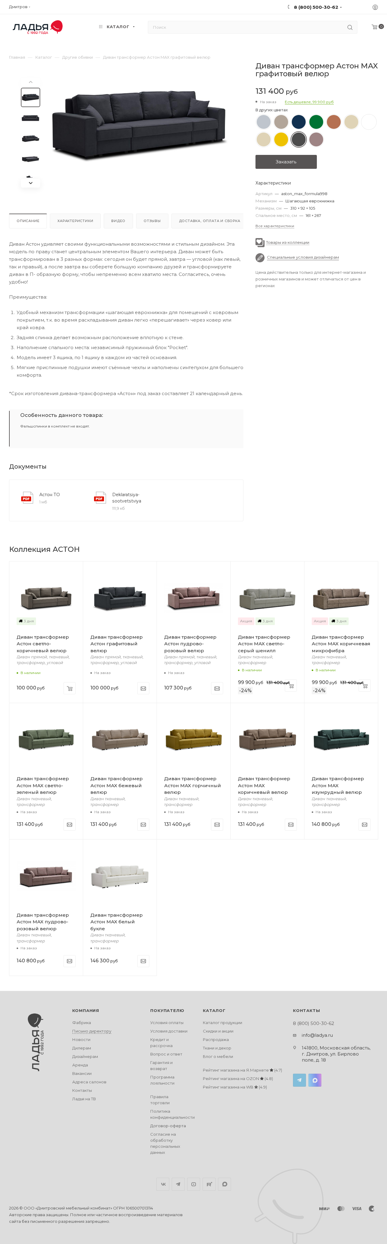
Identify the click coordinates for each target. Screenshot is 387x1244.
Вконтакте (162, 1184)
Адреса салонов (89, 1081)
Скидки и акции (218, 1031)
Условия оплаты (167, 1022)
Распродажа (216, 1039)
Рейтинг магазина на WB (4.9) (235, 1087)
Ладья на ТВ (84, 1098)
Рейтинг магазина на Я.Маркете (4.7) (242, 1070)
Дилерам (81, 1048)
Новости (81, 1039)
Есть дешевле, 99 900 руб (309, 102)
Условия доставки (168, 1031)
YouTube (193, 1184)
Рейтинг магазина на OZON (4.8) (238, 1078)
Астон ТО (49, 494)
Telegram (299, 1080)
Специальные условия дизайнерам (303, 257)
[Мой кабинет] (375, 8)
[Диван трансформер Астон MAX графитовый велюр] (139, 127)
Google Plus (224, 1184)
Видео (118, 221)
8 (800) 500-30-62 (315, 7)
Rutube (209, 1184)
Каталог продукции (222, 1022)
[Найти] (350, 27)
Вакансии (82, 1073)
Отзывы (152, 221)
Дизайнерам (85, 1056)
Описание (28, 221)
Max (314, 1080)
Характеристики (75, 221)
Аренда (80, 1064)
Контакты (82, 1090)
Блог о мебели (218, 1056)
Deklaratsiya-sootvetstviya (126, 498)
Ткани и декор (217, 1048)
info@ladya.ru (317, 1035)
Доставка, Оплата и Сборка (209, 221)
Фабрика (81, 1022)
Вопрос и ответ (166, 1054)
